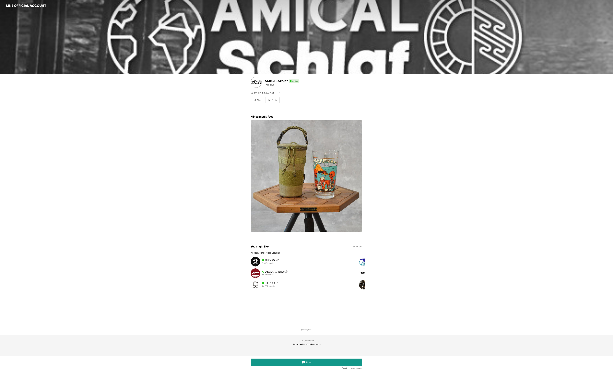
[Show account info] (294, 81)
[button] (272, 100)
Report (296, 344)
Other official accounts (310, 344)
